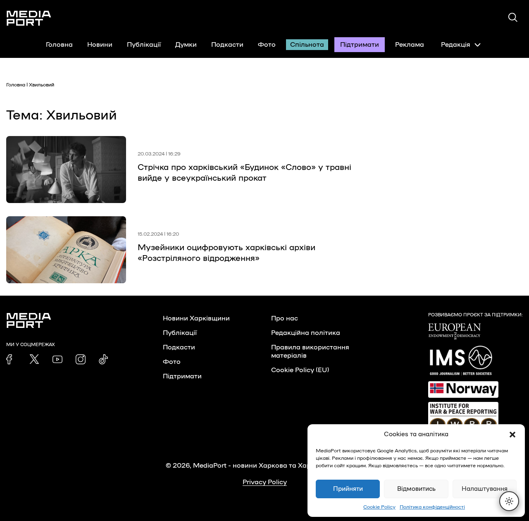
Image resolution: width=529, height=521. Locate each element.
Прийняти (348, 489)
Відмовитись (416, 489)
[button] (512, 434)
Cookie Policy (379, 506)
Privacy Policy (265, 482)
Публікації (144, 44)
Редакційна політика (305, 333)
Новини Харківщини (196, 318)
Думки (186, 44)
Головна (59, 44)
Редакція (455, 44)
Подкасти (227, 44)
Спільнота (307, 44)
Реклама (409, 44)
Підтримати (359, 44)
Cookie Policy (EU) (300, 370)
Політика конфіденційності (432, 506)
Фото (267, 44)
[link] (11, 359)
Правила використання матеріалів (310, 351)
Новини (99, 44)
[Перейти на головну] (29, 18)
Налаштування (485, 489)
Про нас (284, 318)
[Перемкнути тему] (509, 501)
